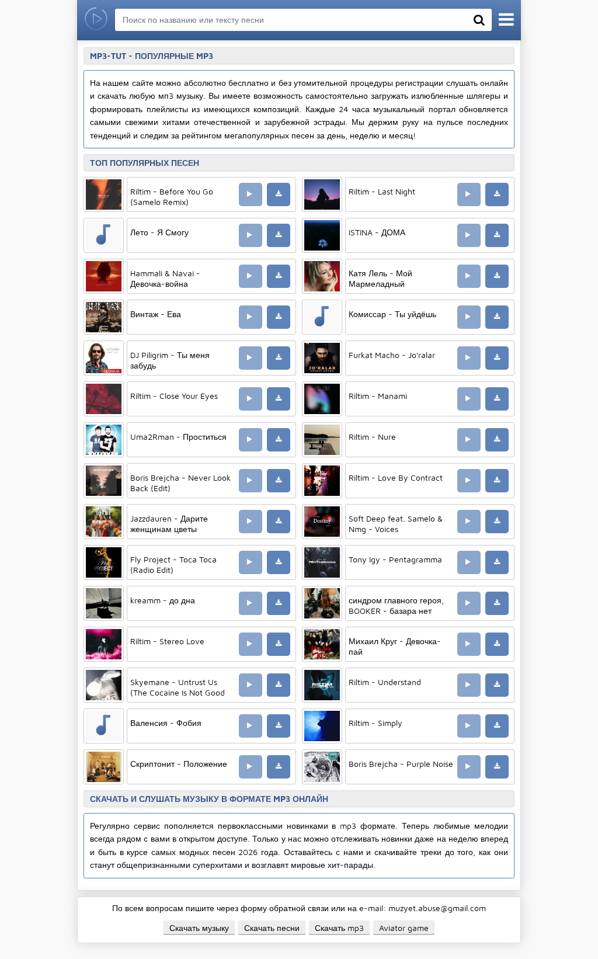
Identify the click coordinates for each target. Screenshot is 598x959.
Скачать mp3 (339, 928)
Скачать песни (272, 928)
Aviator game (404, 928)
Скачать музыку (199, 928)
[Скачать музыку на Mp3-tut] (96, 20)
